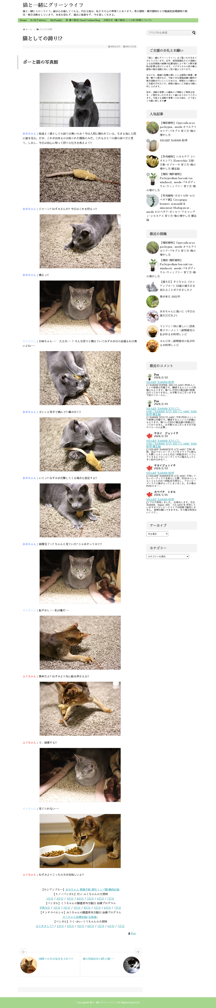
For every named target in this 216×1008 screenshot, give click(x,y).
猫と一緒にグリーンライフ (53, 5)
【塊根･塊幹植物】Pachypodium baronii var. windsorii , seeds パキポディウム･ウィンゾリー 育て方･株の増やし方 (171, 182)
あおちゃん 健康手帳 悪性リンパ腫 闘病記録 (92, 889)
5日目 (90, 898)
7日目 (110, 898)
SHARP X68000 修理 (173, 140)
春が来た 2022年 (170, 296)
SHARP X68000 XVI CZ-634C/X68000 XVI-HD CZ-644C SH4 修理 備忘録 (171, 411)
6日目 (100, 898)
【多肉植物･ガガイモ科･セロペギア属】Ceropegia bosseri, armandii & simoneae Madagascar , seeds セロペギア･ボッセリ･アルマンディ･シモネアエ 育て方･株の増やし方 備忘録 (171, 207)
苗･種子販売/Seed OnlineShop (83, 20)
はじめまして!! (45, 926)
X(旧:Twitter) (38, 20)
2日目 (60, 898)
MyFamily (56, 20)
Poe (133, 933)
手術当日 (44, 908)
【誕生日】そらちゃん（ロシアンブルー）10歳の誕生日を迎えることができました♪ (177, 286)
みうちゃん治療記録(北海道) (80, 917)
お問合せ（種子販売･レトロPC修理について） (128, 20)
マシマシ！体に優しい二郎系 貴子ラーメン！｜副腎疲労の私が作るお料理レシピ (177, 330)
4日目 (80, 898)
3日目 (70, 898)
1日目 (49, 898)
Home (23, 20)
